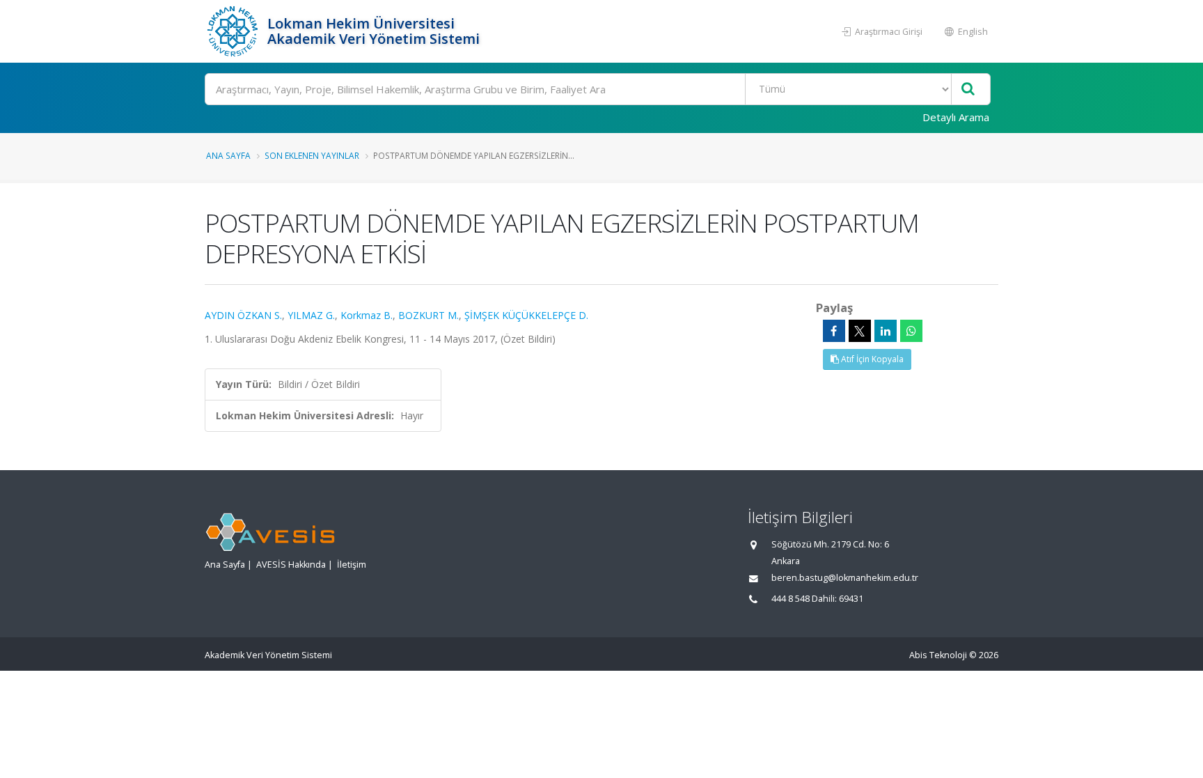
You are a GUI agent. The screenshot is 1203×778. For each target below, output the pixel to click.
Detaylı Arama (955, 117)
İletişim (351, 564)
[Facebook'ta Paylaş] (834, 331)
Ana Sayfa (228, 155)
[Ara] (968, 89)
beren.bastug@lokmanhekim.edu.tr (844, 578)
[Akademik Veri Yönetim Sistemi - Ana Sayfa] (234, 31)
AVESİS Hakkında (291, 564)
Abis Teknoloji (938, 655)
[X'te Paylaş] (860, 331)
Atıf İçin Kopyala (871, 359)
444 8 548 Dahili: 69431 (817, 599)
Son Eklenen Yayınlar (312, 155)
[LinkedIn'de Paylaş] (885, 331)
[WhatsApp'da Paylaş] (911, 331)
